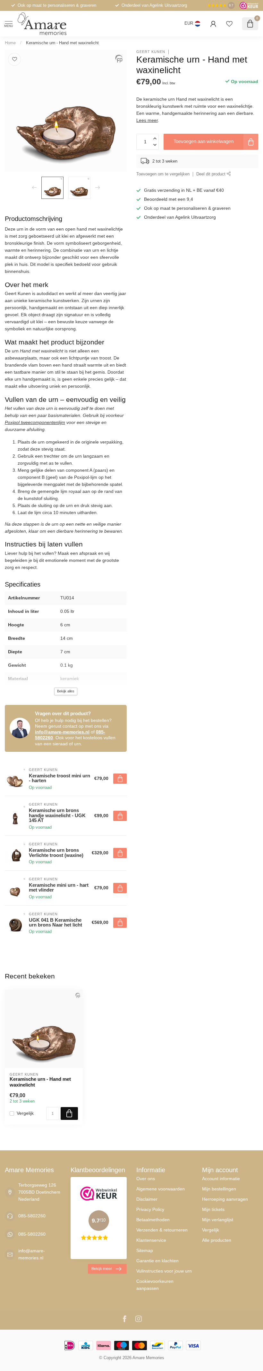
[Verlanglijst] (229, 23)
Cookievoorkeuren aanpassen (155, 1285)
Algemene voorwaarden (160, 1188)
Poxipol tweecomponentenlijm (35, 422)
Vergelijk (25, 1113)
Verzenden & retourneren (162, 1229)
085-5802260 (32, 1215)
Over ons (145, 1178)
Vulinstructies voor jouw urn (164, 1271)
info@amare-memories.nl (62, 731)
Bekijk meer (101, 1268)
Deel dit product (211, 174)
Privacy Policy (150, 1209)
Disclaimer (146, 1199)
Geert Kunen (150, 52)
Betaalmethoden (153, 1219)
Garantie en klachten (157, 1260)
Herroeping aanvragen (225, 1199)
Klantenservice (151, 1240)
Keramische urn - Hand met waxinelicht (62, 42)
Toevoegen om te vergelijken (163, 174)
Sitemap (144, 1250)
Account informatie (221, 1178)
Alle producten (216, 1240)
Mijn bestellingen (219, 1188)
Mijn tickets (213, 1209)
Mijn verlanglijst (217, 1219)
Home (10, 42)
